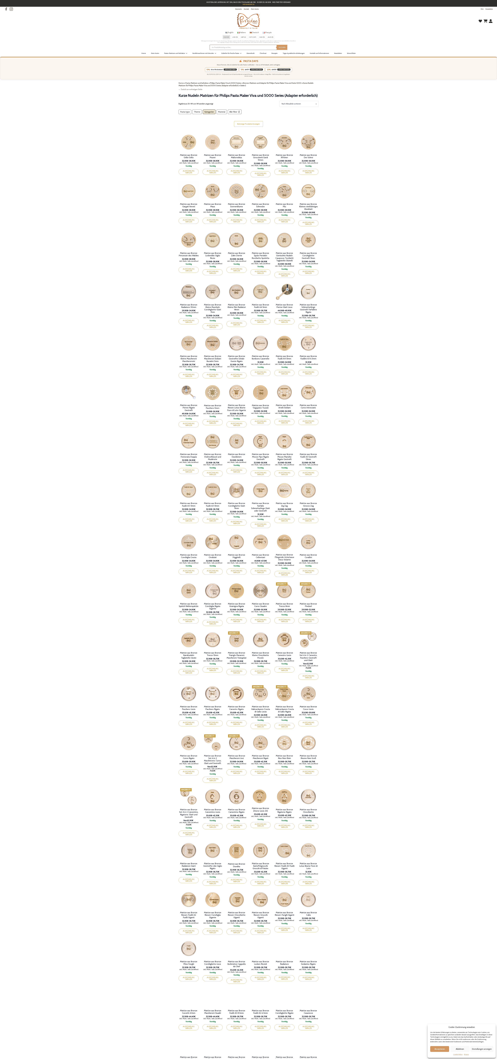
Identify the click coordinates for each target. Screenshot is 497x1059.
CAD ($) (262, 37)
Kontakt (246, 9)
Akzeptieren (439, 1049)
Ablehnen (460, 1049)
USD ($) (235, 37)
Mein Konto (255, 9)
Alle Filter (233, 112)
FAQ (482, 9)
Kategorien (209, 112)
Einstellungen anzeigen (482, 1049)
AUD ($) (270, 37)
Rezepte (274, 53)
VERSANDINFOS (248, 4)
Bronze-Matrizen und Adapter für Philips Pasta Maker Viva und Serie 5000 (272, 83)
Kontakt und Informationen (319, 53)
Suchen (282, 47)
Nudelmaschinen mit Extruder (203, 53)
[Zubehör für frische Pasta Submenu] (241, 53)
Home (143, 53)
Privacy (466, 1054)
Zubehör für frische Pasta (230, 53)
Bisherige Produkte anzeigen (248, 124)
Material (221, 112)
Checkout (263, 53)
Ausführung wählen (189, 172)
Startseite (238, 9)
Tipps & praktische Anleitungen (294, 53)
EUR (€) (226, 37)
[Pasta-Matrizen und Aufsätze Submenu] (187, 53)
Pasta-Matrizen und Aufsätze (174, 53)
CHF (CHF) (252, 37)
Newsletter (489, 9)
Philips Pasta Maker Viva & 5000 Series (225, 83)
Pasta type (185, 112)
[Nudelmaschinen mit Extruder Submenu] (216, 53)
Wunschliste (351, 53)
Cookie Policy (458, 1054)
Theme (197, 112)
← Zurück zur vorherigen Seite (190, 89)
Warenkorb (250, 53)
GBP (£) (243, 37)
